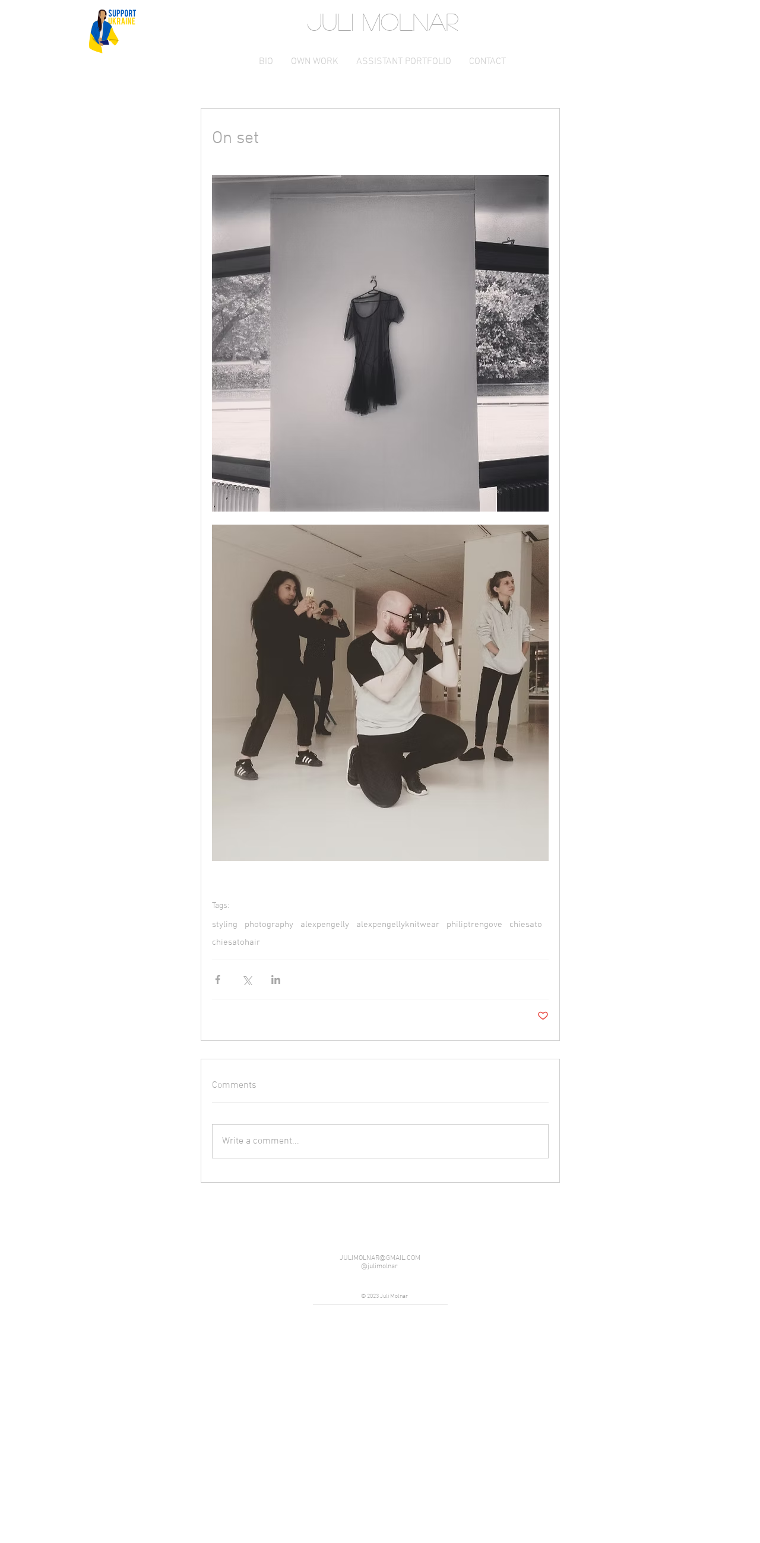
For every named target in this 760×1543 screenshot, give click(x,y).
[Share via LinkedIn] (275, 979)
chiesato (525, 924)
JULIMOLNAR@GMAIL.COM (380, 1258)
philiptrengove (474, 924)
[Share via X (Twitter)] (246, 979)
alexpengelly (324, 924)
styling (225, 924)
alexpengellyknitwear (397, 924)
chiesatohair (236, 942)
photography (269, 924)
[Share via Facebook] (217, 979)
